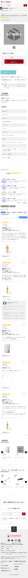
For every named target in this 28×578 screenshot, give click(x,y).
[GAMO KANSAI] (14, 537)
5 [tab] (18, 465)
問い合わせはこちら (5, 568)
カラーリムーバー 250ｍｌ (11, 241)
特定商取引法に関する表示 (19, 561)
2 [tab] (11, 465)
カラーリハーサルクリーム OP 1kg (13, 340)
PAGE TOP (14, 529)
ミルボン (3, 14)
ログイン (11, 8)
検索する (25, 5)
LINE (19, 540)
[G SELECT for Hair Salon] (7, 3)
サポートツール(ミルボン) (8, 135)
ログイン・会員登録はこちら (14, 61)
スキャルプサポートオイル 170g (12, 281)
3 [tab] (14, 465)
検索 (23, 514)
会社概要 (16, 569)
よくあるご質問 (4, 565)
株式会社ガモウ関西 (10, 550)
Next (26, 452)
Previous (2, 452)
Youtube (12, 540)
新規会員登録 (5, 8)
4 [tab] (16, 465)
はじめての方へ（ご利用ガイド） (6, 562)
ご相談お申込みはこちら (6, 570)
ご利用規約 (16, 566)
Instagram (16, 540)
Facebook (9, 540)
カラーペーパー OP (9, 372)
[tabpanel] (14, 34)
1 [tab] (9, 465)
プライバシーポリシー (19, 564)
